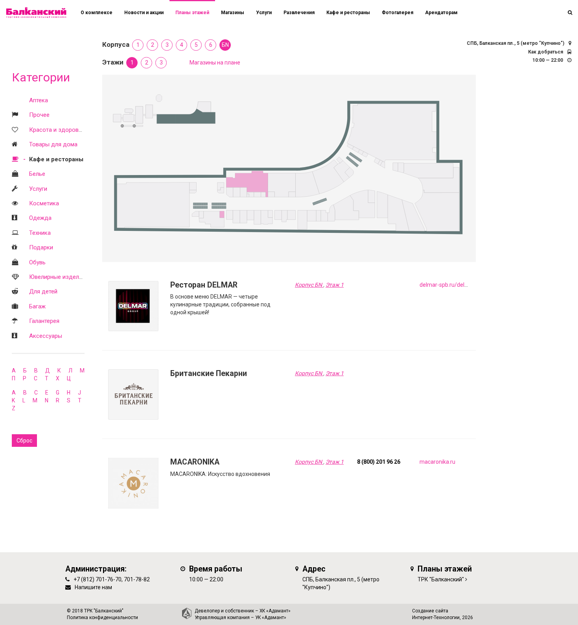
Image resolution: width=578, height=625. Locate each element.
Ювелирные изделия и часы (67, 276)
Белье (37, 173)
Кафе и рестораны (56, 159)
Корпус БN (309, 285)
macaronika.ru (437, 462)
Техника (40, 232)
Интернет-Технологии (436, 617)
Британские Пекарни (208, 373)
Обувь (37, 262)
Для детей (43, 291)
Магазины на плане (215, 62)
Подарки (41, 247)
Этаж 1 (335, 285)
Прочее (39, 114)
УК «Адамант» (270, 617)
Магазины (232, 12)
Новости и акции (144, 12)
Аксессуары (45, 335)
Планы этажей (192, 12)
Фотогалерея (397, 12)
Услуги (38, 188)
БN (225, 45)
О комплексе (96, 12)
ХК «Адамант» (275, 611)
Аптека (38, 100)
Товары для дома (53, 144)
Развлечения (299, 12)
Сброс (24, 440)
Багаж (37, 306)
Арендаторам (441, 12)
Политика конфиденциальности (102, 617)
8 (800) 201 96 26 (378, 462)
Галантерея (44, 320)
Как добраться (545, 52)
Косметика (44, 203)
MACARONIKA (194, 461)
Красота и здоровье (57, 129)
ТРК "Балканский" (441, 579)
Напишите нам (93, 587)
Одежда (40, 217)
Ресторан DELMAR (203, 284)
